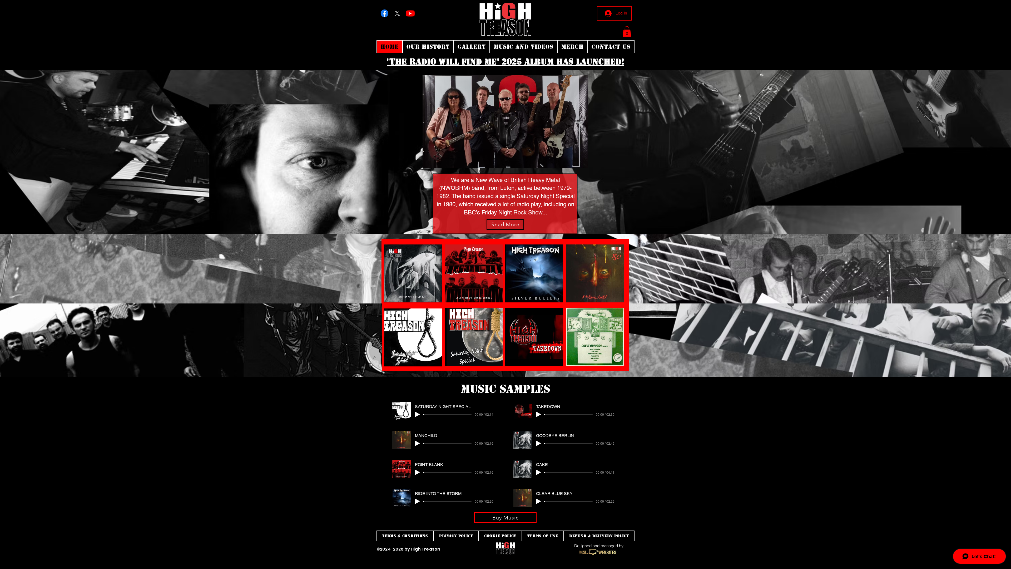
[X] (397, 13)
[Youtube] (410, 13)
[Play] (417, 414)
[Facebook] (384, 13)
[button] (626, 31)
